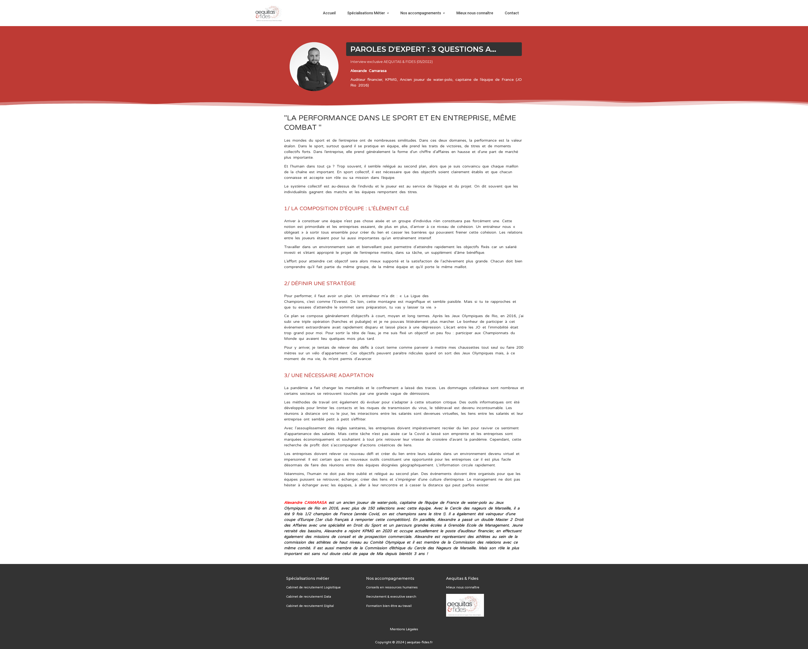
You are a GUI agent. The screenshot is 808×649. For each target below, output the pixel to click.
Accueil (329, 13)
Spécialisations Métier (366, 13)
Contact (512, 13)
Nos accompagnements (420, 13)
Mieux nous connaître (474, 13)
